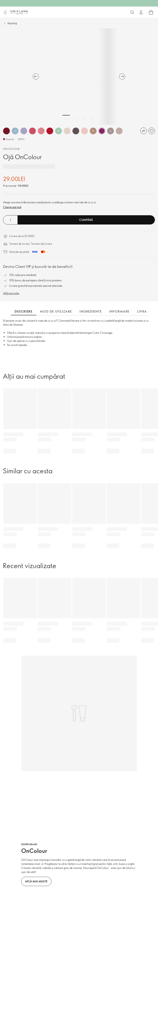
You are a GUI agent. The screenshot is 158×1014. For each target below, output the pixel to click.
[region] (79, 76)
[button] (6, 131)
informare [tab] (119, 311)
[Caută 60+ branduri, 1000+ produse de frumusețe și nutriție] (132, 12)
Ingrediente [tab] (91, 311)
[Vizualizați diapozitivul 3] (83, 119)
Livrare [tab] (144, 311)
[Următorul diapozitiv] (122, 76)
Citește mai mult (12, 207)
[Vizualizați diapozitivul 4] (92, 119)
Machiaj (12, 23)
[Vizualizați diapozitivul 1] (66, 119)
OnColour (11, 148)
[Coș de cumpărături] (151, 12)
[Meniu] (5, 12)
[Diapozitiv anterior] (36, 76)
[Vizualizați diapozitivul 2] (75, 119)
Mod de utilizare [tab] (56, 311)
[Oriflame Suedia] (19, 12)
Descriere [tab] (23, 311)
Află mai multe (11, 293)
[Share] (143, 131)
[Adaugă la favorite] (151, 131)
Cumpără (86, 220)
